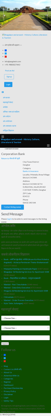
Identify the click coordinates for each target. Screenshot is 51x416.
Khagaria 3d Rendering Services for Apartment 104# (26, 291)
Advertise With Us (11, 375)
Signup (9, 77)
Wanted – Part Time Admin (15, 284)
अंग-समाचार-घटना (9, 126)
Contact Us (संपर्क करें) (13, 369)
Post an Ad (9, 70)
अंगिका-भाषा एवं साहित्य (11, 111)
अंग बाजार (6, 97)
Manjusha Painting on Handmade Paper (20, 269)
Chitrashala (8, 297)
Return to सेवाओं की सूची (10, 158)
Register (7, 382)
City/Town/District (9, 314)
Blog (6, 366)
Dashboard (8, 385)
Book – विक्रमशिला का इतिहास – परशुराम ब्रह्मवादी (22, 278)
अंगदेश (5, 107)
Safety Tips (8, 401)
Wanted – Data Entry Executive (17, 287)
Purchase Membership (13, 388)
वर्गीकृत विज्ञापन (8, 130)
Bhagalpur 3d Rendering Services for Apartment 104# (26, 272)
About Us (8, 372)
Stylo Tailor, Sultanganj (13, 303)
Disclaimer (8, 394)
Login (8, 84)
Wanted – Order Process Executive (18, 300)
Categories (8, 378)
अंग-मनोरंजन (7, 121)
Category (5, 324)
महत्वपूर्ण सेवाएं (8, 102)
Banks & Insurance (30, 171)
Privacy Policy (10, 391)
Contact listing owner (12, 207)
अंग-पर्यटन (6, 116)
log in (9, 219)
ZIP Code (5, 334)
